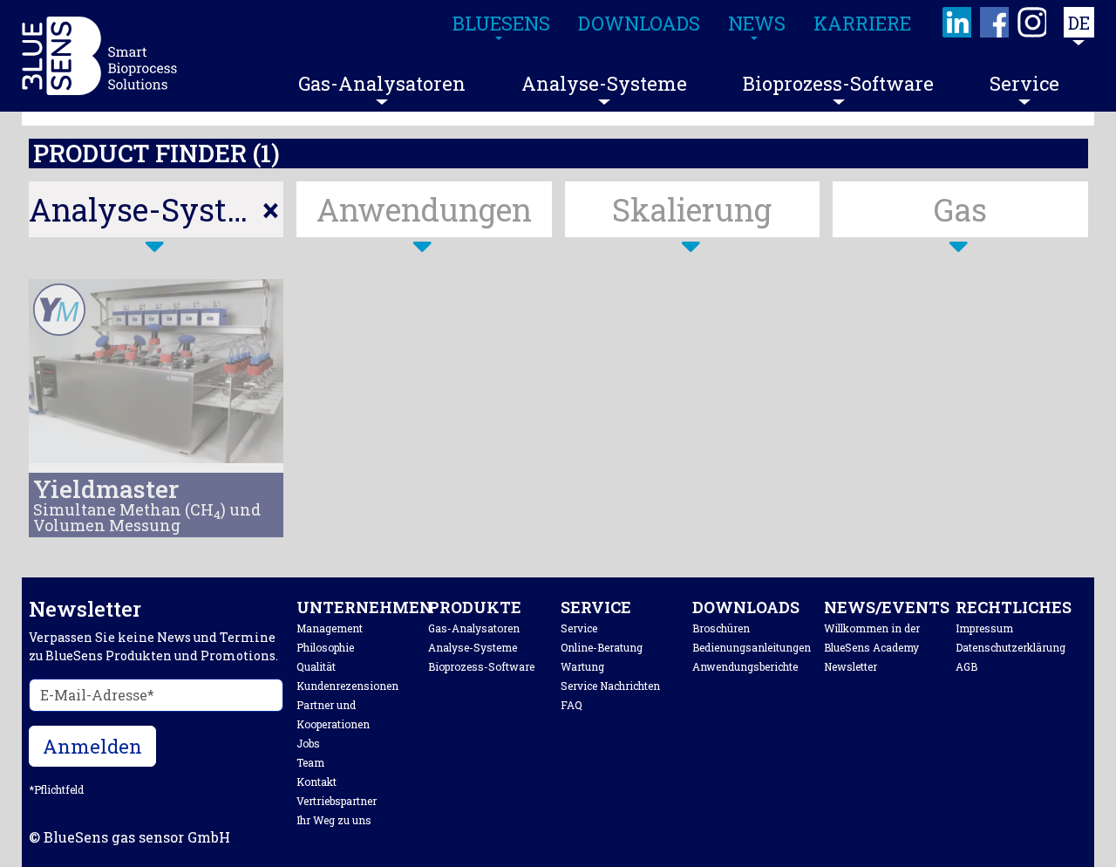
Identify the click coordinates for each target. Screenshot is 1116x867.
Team (310, 762)
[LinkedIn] (957, 22)
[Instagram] (1032, 22)
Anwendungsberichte (745, 666)
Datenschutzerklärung (1010, 647)
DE (1079, 22)
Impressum (984, 628)
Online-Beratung (602, 647)
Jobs (308, 743)
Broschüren (721, 628)
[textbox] (424, 209)
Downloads (746, 607)
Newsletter (850, 666)
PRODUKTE (474, 607)
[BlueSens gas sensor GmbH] (99, 56)
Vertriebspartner (336, 801)
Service (1024, 83)
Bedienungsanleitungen (751, 647)
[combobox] (156, 209)
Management (329, 628)
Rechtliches (1014, 607)
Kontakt (316, 781)
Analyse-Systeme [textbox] (156, 209)
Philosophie (325, 647)
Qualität (316, 666)
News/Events (886, 607)
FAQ (571, 705)
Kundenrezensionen (347, 686)
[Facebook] (995, 22)
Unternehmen (364, 607)
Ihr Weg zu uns (333, 820)
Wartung (582, 666)
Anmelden (92, 746)
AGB (966, 666)
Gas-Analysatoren (382, 83)
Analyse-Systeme (604, 83)
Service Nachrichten (610, 686)
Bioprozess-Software (838, 83)
